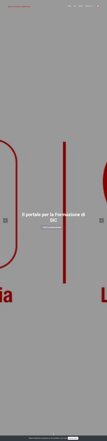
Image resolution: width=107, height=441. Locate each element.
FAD (75, 6)
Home (69, 6)
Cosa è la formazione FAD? (52, 227)
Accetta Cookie (73, 438)
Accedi (81, 6)
